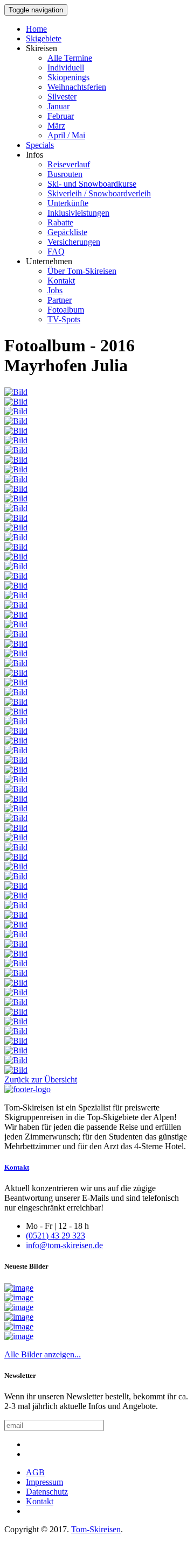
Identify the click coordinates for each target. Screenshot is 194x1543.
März (56, 125)
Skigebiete (43, 38)
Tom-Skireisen (96, 1529)
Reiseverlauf (68, 164)
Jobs (55, 290)
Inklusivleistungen (78, 212)
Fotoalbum (65, 309)
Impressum (44, 1482)
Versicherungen (73, 241)
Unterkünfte (67, 203)
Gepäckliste (67, 232)
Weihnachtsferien (76, 86)
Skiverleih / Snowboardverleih (99, 193)
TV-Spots (63, 319)
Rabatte (60, 222)
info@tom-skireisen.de (64, 1245)
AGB (35, 1472)
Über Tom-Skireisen (81, 270)
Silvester (62, 96)
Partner (59, 300)
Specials (40, 145)
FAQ (56, 251)
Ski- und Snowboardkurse (91, 183)
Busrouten (64, 174)
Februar (60, 116)
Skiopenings (68, 77)
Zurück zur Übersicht (40, 1079)
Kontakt (61, 280)
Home (36, 28)
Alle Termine (69, 57)
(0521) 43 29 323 (55, 1235)
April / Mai (66, 135)
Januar (58, 106)
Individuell (65, 67)
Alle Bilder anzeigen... (42, 1354)
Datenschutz (47, 1491)
